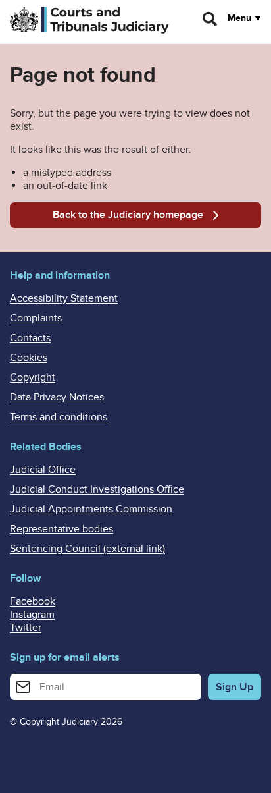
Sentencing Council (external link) (87, 548)
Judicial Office (43, 469)
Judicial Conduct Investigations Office (97, 489)
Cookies (28, 357)
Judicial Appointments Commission (91, 509)
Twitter (25, 627)
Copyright (32, 377)
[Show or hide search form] (210, 19)
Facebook (32, 601)
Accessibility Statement (64, 298)
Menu (239, 18)
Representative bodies (61, 528)
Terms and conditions (58, 417)
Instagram (32, 614)
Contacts (30, 337)
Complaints (36, 318)
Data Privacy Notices (57, 397)
